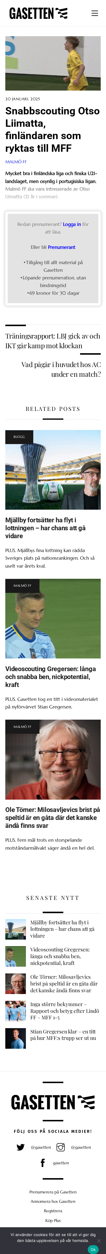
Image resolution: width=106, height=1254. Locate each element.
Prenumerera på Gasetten (53, 1192)
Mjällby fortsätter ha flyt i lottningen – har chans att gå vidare (45, 528)
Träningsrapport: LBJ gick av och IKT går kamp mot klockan (52, 340)
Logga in (72, 224)
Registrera (53, 1210)
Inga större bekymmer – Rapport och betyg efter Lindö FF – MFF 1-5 (64, 1010)
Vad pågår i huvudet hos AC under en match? (61, 369)
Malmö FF (16, 161)
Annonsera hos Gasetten (53, 1201)
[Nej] (99, 1241)
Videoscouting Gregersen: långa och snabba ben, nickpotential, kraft (50, 676)
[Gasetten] (38, 19)
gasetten (60, 1162)
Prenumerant (61, 247)
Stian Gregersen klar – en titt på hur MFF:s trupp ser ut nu (63, 1034)
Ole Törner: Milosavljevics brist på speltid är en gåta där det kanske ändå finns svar (52, 817)
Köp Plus (53, 1220)
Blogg (19, 437)
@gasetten (40, 1147)
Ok (93, 1249)
